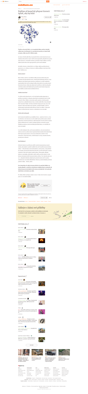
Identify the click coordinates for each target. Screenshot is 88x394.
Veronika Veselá (21, 289)
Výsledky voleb (20, 371)
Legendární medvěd (22, 298)
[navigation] (1, 1)
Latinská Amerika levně (56, 374)
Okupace (45, 201)
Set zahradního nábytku (52, 379)
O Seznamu (28, 386)
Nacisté (42, 201)
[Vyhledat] (47, 1)
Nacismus (38, 201)
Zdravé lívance (46, 371)
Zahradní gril (58, 379)
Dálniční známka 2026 (65, 370)
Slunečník (43, 379)
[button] (35, 34)
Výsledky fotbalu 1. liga (39, 370)
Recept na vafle (46, 374)
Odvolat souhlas (62, 386)
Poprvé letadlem (55, 370)
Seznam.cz (84, 1)
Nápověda (40, 386)
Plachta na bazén (34, 379)
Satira (19, 257)
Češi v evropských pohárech (57, 378)
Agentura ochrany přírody (24, 335)
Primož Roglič (29, 374)
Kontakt (44, 386)
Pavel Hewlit (24, 16)
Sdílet (24, 19)
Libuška (19, 317)
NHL (36, 375)
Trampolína (39, 379)
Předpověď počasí (38, 378)
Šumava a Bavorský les (56, 371)
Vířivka (62, 379)
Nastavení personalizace (44, 387)
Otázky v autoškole (64, 374)
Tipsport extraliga (38, 371)
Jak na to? (32, 216)
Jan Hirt (28, 371)
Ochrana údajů (48, 386)
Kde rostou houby (44, 378)
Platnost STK (64, 375)
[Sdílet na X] (51, 197)
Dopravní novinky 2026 (65, 371)
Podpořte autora (47, 17)
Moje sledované (56, 4)
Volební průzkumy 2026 (21, 370)
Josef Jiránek (21, 326)
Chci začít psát (67, 4)
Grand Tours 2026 (29, 375)
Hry (19, 310)
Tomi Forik (20, 279)
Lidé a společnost (22, 291)
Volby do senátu (20, 374)
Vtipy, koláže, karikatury (24, 328)
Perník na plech (46, 375)
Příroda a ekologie (22, 337)
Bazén (30, 379)
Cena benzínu (50, 378)
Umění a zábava (22, 266)
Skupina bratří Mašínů (32, 201)
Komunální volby (20, 375)
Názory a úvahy (57, 14)
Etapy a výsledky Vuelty (30, 370)
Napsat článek (45, 185)
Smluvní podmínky (34, 386)
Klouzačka (46, 379)
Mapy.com (33, 378)
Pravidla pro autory (55, 386)
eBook (20, 19)
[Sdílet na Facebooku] (49, 197)
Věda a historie (21, 282)
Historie (26, 201)
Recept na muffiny (47, 370)
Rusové (49, 201)
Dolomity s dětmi (55, 375)
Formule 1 (37, 374)
